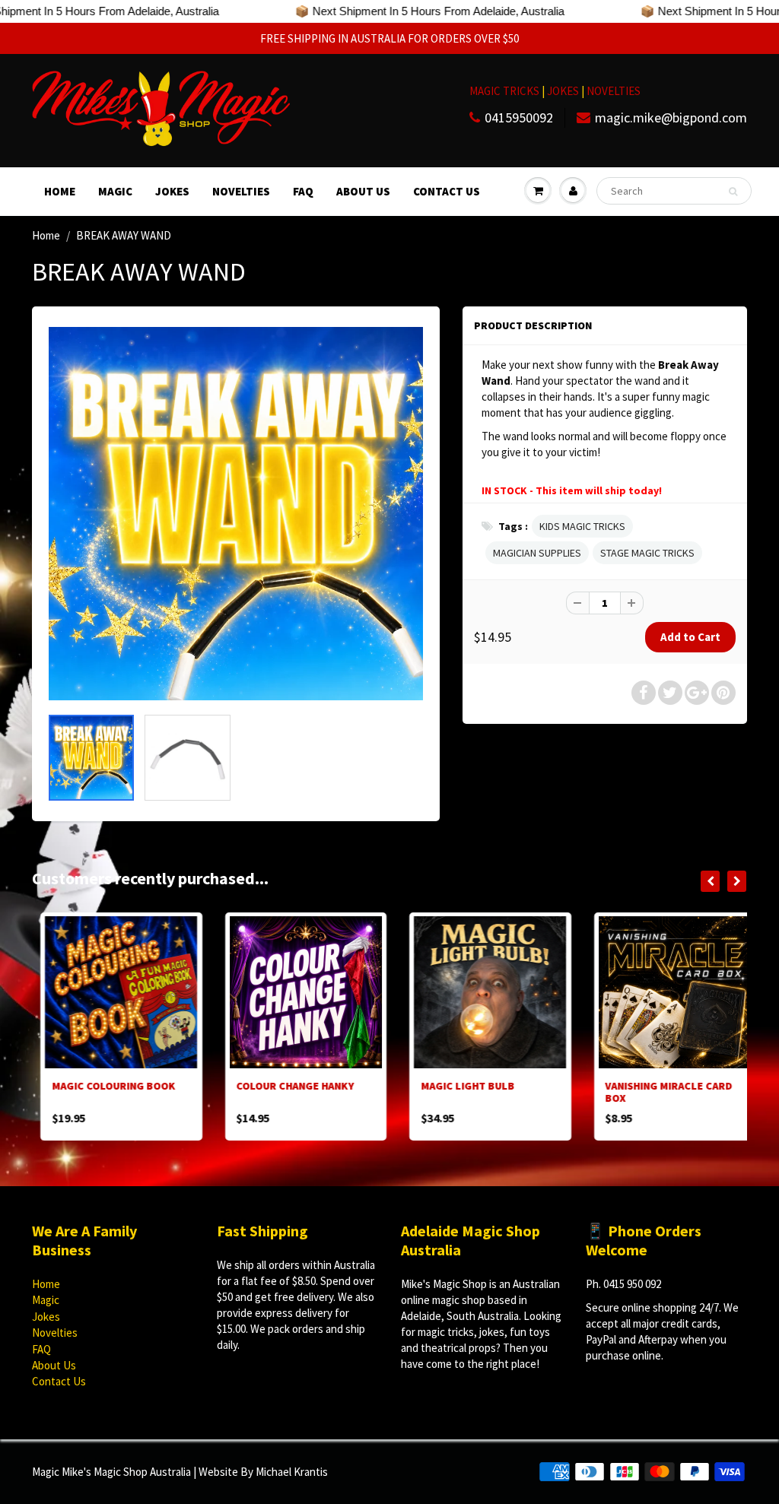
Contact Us (446, 191)
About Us (363, 191)
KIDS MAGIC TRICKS (582, 526)
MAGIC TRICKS (504, 91)
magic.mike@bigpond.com (671, 117)
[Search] (733, 191)
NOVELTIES (614, 91)
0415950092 (519, 117)
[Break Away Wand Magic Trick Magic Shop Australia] (235, 514)
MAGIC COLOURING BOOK (105, 1086)
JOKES (564, 91)
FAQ (303, 191)
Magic (115, 191)
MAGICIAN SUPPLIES (537, 553)
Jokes (172, 191)
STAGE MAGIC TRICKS (647, 553)
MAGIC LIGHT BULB (459, 1086)
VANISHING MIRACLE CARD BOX (660, 1092)
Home (59, 191)
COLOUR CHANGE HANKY (287, 1086)
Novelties (241, 191)
